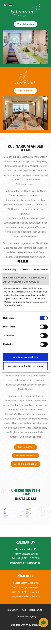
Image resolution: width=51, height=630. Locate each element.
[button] (6, 47)
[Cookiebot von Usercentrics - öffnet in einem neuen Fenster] (15, 261)
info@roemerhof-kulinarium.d (24, 562)
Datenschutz (35, 610)
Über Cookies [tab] (41, 269)
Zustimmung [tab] (9, 269)
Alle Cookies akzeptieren (25, 357)
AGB (24, 610)
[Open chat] (43, 622)
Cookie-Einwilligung (26, 616)
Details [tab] (25, 269)
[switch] (44, 326)
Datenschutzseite (13, 305)
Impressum (12, 610)
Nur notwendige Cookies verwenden (25, 366)
